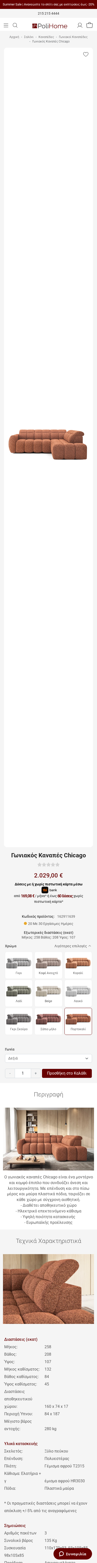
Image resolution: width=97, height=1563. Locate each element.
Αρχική (14, 37)
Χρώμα (10, 946)
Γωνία (9, 1049)
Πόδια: (10, 1488)
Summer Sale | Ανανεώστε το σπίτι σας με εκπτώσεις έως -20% (49, 4)
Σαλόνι (29, 37)
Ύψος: (9, 1361)
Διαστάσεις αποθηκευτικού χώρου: (18, 1399)
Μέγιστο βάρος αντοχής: (18, 1425)
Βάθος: (10, 1354)
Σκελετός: (13, 1451)
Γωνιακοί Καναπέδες (73, 37)
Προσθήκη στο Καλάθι (67, 1073)
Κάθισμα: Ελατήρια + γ (22, 1477)
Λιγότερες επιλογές (70, 946)
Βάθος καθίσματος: (21, 1376)
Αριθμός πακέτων (20, 1533)
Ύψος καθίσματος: (20, 1384)
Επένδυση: (14, 1458)
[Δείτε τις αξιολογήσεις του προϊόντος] (48, 864)
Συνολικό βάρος (18, 1540)
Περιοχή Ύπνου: (18, 1414)
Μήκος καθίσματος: (22, 1369)
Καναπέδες (46, 37)
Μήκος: (11, 1347)
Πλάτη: (11, 1466)
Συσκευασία (15, 1548)
